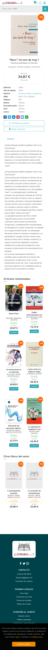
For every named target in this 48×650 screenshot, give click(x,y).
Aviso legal (24, 593)
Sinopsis (10, 139)
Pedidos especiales (24, 619)
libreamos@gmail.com (24, 578)
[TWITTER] (24, 563)
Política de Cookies (24, 604)
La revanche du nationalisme (34, 492)
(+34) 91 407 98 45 (24, 574)
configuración (37, 637)
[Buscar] (45, 9)
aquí (17, 637)
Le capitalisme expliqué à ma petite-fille (34, 428)
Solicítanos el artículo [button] (20, 123)
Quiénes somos (24, 616)
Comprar (14, 332)
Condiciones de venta (24, 597)
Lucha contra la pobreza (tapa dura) (34, 370)
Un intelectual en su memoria (13, 370)
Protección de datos (24, 600)
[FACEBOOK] (20, 563)
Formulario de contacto (24, 581)
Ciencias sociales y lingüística (29, 93)
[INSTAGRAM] (27, 563)
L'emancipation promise (13, 492)
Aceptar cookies (23, 644)
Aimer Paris (14, 313)
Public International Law (34, 313)
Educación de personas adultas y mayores (13, 427)
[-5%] (13, 298)
